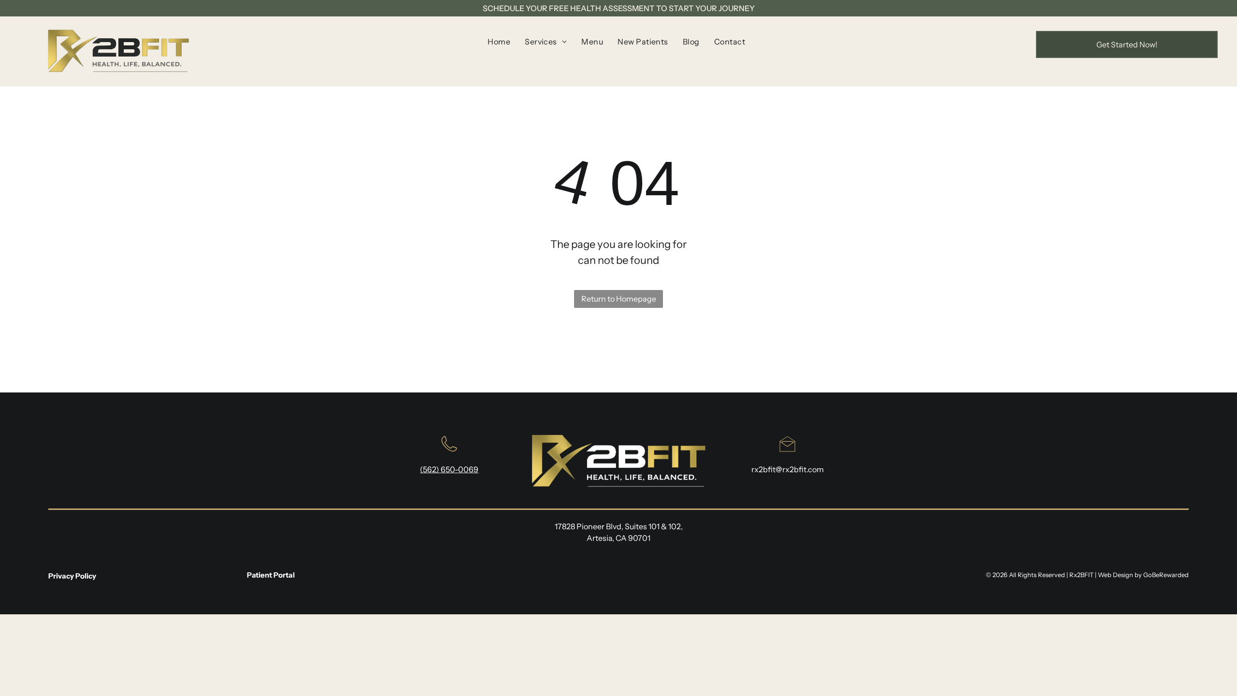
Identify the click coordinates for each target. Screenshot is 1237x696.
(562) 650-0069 (449, 469)
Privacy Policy (72, 575)
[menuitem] (499, 41)
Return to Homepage (618, 299)
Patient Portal (271, 575)
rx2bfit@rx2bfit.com (787, 469)
